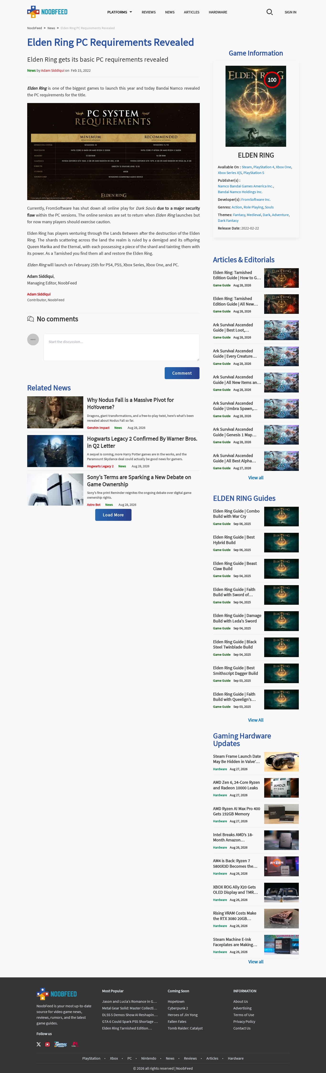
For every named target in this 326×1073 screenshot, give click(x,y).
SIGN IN (290, 12)
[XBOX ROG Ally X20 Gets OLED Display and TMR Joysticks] (281, 901)
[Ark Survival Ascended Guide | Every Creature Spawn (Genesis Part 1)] (281, 364)
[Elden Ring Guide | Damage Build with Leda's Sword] (281, 629)
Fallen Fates (177, 1021)
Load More (113, 514)
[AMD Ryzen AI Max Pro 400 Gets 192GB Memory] (281, 822)
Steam (247, 166)
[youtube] (47, 1044)
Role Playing (253, 207)
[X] (39, 1044)
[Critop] (75, 1044)
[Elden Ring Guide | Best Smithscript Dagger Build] (281, 681)
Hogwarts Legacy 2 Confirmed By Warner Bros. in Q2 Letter (142, 442)
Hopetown (176, 1001)
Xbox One (283, 166)
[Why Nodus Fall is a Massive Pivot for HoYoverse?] (55, 427)
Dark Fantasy (228, 220)
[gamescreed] (60, 1044)
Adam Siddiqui (52, 70)
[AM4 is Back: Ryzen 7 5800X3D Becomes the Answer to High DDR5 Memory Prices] (281, 874)
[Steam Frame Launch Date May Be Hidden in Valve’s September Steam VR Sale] (281, 770)
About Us (240, 1001)
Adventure (280, 214)
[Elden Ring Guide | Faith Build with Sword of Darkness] (281, 603)
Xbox (114, 1058)
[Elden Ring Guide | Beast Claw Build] (281, 577)
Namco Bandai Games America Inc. (245, 186)
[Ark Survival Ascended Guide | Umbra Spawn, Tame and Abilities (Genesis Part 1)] (281, 417)
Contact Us (242, 1028)
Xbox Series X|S (230, 172)
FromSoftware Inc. (256, 199)
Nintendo (148, 1058)
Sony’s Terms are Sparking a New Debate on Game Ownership (139, 480)
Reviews (149, 12)
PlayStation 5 (253, 172)
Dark (266, 214)
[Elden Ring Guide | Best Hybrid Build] (281, 551)
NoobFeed (34, 28)
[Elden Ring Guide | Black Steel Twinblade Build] (281, 655)
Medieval (254, 214)
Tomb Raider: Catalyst (185, 1028)
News (169, 12)
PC (129, 1058)
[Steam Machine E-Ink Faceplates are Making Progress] (281, 953)
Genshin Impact (98, 427)
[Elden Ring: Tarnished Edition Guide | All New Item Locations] (281, 312)
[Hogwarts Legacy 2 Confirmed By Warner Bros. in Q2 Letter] (55, 465)
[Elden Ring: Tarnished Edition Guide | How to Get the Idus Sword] (281, 286)
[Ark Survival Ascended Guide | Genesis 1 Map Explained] (281, 443)
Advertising (242, 1008)
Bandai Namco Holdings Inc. (240, 191)
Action (237, 207)
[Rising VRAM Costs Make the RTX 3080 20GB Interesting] (281, 927)
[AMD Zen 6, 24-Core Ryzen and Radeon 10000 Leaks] (281, 796)
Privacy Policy (244, 1021)
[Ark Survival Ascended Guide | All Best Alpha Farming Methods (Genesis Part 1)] (281, 469)
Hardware (218, 12)
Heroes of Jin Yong (183, 1014)
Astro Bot (93, 504)
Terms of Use (243, 1014)
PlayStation (91, 1058)
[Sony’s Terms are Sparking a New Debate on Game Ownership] (55, 504)
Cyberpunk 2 (178, 1008)
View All (255, 720)
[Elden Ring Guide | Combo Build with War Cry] (281, 525)
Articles (191, 12)
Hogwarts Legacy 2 (100, 466)
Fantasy (239, 214)
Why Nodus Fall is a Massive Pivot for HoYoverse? (130, 403)
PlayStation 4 (263, 166)
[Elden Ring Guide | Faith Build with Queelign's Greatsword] (281, 708)
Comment (182, 373)
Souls (269, 207)
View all (255, 477)
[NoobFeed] (47, 12)
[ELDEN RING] (256, 145)
